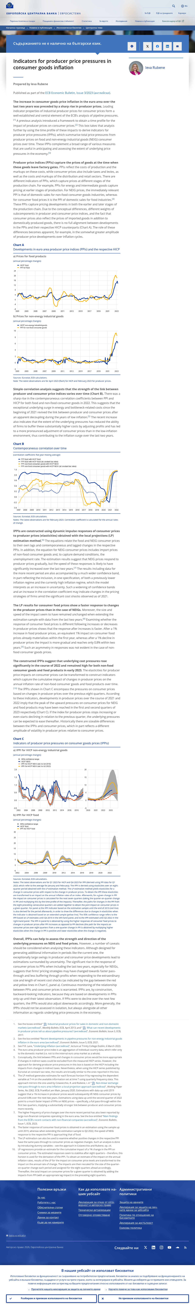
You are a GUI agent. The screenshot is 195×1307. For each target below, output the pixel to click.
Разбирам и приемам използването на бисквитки (51, 1298)
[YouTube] (169, 1247)
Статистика (87, 21)
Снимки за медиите (49, 1212)
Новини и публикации (145, 21)
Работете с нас (46, 1202)
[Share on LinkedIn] (167, 46)
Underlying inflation (44, 1046)
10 (15, 688)
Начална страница (15, 28)
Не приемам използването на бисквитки (143, 1298)
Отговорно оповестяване (94, 1215)
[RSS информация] (185, 1247)
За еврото (103, 21)
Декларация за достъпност (136, 1223)
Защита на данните (131, 1202)
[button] (179, 6)
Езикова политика (130, 1228)
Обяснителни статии (50, 1207)
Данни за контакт (48, 1217)
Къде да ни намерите (50, 1222)
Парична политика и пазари (22, 21)
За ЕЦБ (147, 13)
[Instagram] (161, 1247)
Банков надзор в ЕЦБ (171, 21)
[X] (145, 1247)
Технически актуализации (94, 1210)
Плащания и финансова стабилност (58, 21)
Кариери (182, 13)
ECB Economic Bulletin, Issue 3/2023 (69, 93)
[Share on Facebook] (157, 46)
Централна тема (94, 28)
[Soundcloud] (177, 1247)
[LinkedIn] (153, 1247)
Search (173, 6)
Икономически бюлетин (69, 28)
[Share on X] (147, 46)
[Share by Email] (177, 46)
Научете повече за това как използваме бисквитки (138, 1289)
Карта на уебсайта (17, 1236)
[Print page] (132, 46)
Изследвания (121, 21)
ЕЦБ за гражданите (164, 13)
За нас (41, 1197)
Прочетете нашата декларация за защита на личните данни (65, 1289)
